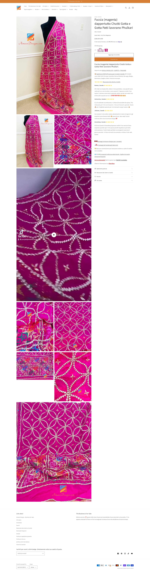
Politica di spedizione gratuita (24, 536)
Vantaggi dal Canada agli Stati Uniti (108, 145)
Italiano (32, 567)
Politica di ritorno (20, 539)
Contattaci (19, 522)
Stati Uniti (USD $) (22, 567)
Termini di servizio (20, 544)
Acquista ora (114, 59)
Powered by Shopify (130, 568)
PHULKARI (123, 70)
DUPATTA (116, 70)
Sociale (18, 533)
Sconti (18, 525)
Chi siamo (18, 520)
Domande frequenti (21, 531)
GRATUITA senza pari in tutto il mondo (114, 74)
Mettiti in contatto (121, 160)
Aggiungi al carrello (114, 55)
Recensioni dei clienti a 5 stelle (111, 82)
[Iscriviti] (43, 553)
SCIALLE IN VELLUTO (107, 70)
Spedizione (99, 74)
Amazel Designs (123, 568)
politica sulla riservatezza (22, 542)
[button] (126, 8)
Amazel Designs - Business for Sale (25, 517)
